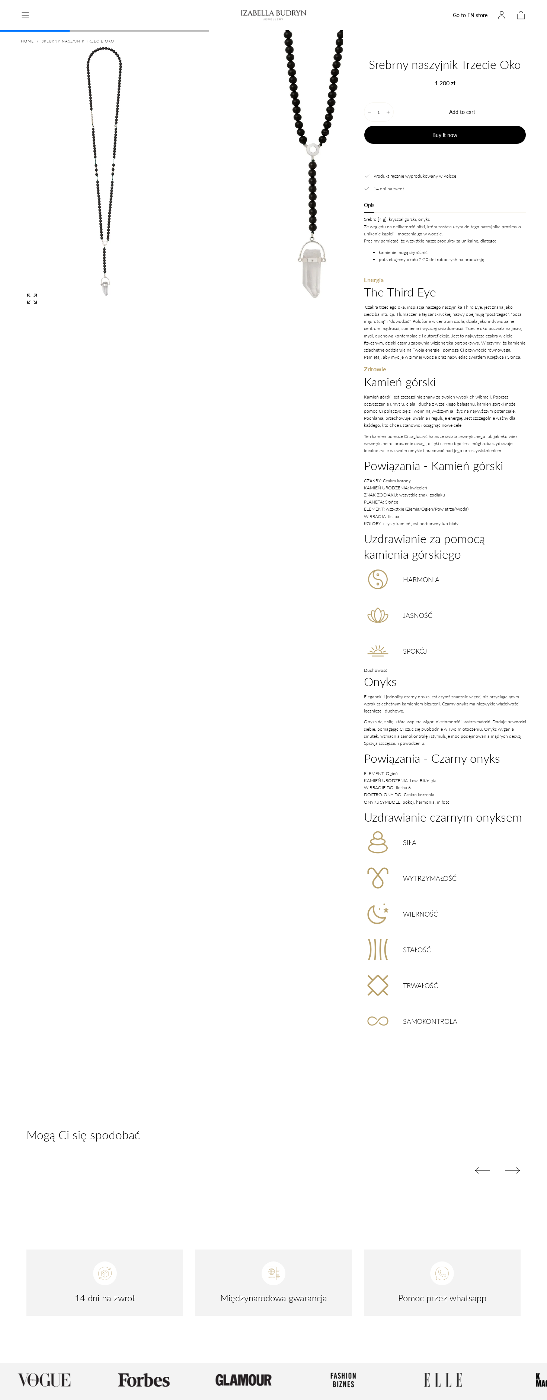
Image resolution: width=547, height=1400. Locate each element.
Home (27, 41)
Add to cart (462, 112)
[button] (25, 15)
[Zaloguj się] (501, 15)
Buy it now (444, 135)
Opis (369, 205)
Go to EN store (470, 15)
